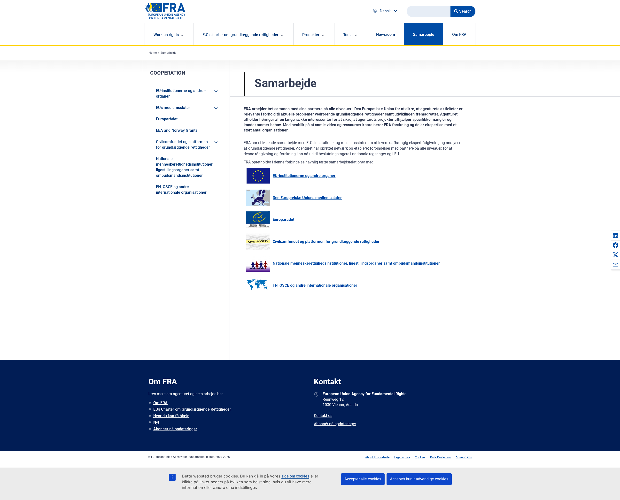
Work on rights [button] (166, 34)
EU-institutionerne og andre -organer (181, 93)
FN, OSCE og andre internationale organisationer (181, 190)
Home (153, 52)
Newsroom (385, 34)
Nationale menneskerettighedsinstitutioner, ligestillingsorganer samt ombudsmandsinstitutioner (184, 167)
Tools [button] (347, 34)
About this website (377, 457)
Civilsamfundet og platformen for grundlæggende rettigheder (183, 144)
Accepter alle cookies (362, 479)
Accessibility (464, 457)
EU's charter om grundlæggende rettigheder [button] (240, 34)
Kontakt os (323, 415)
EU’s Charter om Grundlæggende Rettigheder (192, 409)
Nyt (156, 422)
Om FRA (459, 34)
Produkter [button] (310, 34)
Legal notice (402, 457)
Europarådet (167, 119)
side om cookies (295, 476)
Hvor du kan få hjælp (171, 416)
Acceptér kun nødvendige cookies (419, 479)
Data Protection (440, 457)
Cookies (420, 457)
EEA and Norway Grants (176, 130)
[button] (615, 235)
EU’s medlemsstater (173, 107)
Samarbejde (423, 34)
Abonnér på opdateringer (175, 429)
